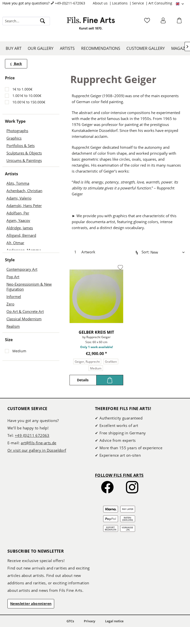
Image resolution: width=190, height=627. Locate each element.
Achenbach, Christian (24, 190)
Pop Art (12, 276)
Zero (10, 303)
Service (138, 3)
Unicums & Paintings (24, 160)
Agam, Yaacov (18, 220)
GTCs (70, 621)
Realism (13, 326)
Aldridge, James (19, 227)
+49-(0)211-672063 (70, 3)
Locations (120, 3)
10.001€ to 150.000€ (28, 102)
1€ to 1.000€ (22, 89)
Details (83, 380)
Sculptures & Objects (24, 152)
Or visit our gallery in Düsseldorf (36, 450)
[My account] (164, 22)
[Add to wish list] (120, 267)
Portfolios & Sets (20, 145)
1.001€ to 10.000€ (26, 95)
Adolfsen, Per (17, 212)
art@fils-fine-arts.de (38, 442)
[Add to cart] (109, 380)
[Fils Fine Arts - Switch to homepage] (91, 26)
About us (101, 3)
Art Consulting (160, 3)
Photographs (17, 130)
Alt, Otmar (15, 242)
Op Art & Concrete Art (25, 311)
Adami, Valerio (18, 198)
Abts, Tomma (17, 183)
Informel (13, 296)
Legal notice (114, 621)
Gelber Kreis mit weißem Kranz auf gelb (96, 332)
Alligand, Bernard (21, 235)
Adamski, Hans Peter (24, 205)
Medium (19, 351)
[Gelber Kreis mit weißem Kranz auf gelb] (96, 296)
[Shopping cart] (180, 22)
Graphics (14, 138)
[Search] (43, 21)
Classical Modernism (24, 318)
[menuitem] (102, 3)
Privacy (89, 621)
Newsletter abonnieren (30, 603)
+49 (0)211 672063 (32, 435)
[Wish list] (148, 22)
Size (9, 339)
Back (17, 63)
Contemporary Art (21, 269)
